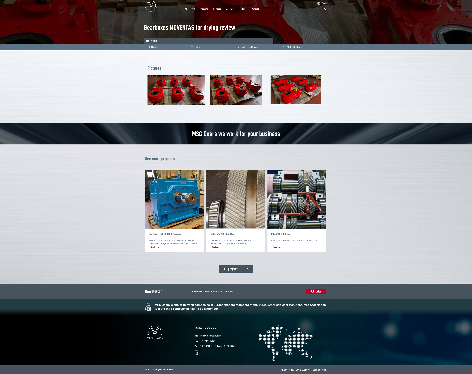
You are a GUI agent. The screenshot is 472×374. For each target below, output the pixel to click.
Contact (255, 9)
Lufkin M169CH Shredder (222, 234)
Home (147, 41)
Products (204, 9)
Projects (154, 41)
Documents (231, 9)
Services (217, 9)
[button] (326, 9)
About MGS (190, 9)
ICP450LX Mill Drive (280, 234)
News (244, 9)
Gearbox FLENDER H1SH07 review (165, 234)
